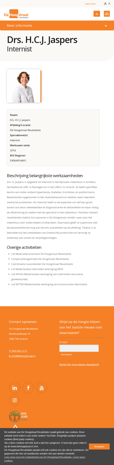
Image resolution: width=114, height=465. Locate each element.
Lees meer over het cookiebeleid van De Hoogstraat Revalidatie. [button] (38, 457)
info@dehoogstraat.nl (22, 356)
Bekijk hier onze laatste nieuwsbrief (79, 364)
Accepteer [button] (99, 446)
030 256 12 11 (18, 351)
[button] (107, 14)
